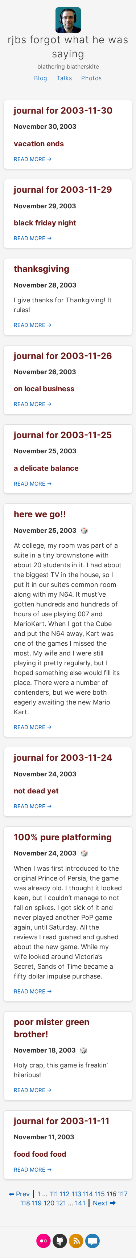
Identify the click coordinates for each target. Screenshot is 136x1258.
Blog (41, 78)
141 (80, 1203)
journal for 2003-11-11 (62, 1121)
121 (61, 1203)
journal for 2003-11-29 (63, 189)
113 (76, 1194)
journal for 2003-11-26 (63, 356)
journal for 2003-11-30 (63, 110)
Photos (91, 78)
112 (65, 1194)
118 (25, 1203)
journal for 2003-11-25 (63, 435)
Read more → (33, 159)
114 (88, 1194)
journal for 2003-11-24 (63, 757)
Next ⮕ (104, 1203)
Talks (64, 78)
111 (53, 1194)
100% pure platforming (63, 837)
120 (49, 1203)
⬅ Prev (19, 1194)
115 (100, 1194)
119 (37, 1203)
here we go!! (40, 514)
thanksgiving (41, 269)
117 (123, 1194)
